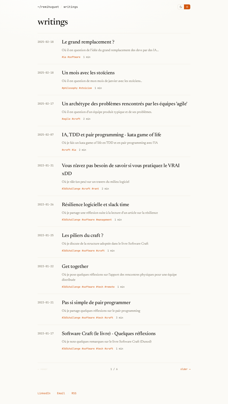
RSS (74, 393)
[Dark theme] (181, 6)
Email (61, 393)
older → (185, 369)
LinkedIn (44, 393)
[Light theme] (187, 6)
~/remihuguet (48, 7)
